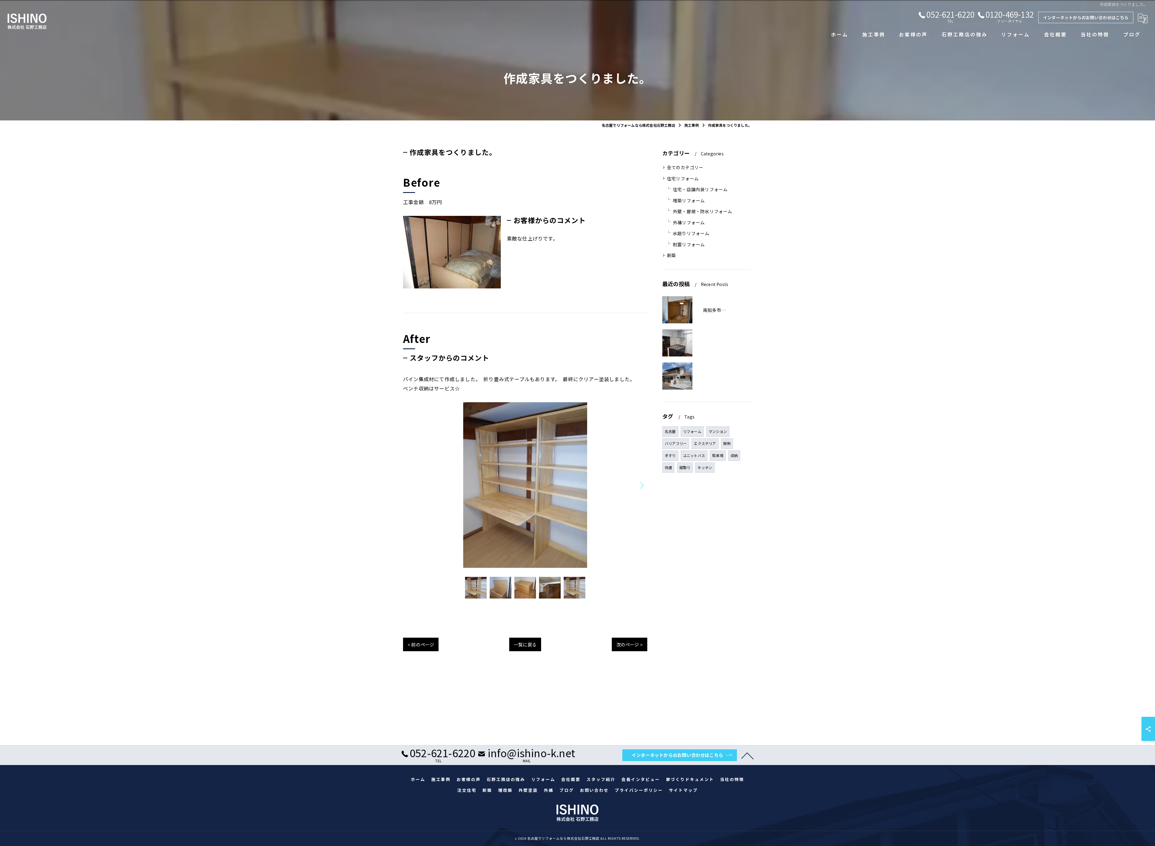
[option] (525, 485)
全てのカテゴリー (685, 167)
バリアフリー (676, 443)
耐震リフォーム (689, 244)
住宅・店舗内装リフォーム (700, 189)
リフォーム (692, 431)
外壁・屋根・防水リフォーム (702, 211)
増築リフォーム (689, 200)
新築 (671, 255)
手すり (670, 455)
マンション (718, 431)
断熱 (727, 443)
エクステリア (705, 443)
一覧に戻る (525, 644)
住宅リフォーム (683, 178)
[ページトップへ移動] (747, 755)
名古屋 (670, 431)
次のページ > (629, 644)
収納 (734, 455)
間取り (685, 467)
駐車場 (717, 455)
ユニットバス (694, 455)
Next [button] (641, 485)
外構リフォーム (689, 222)
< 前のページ (421, 644)
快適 (668, 467)
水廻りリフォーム (691, 233)
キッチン (705, 467)
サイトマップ (683, 790)
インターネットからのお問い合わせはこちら (1086, 17)
